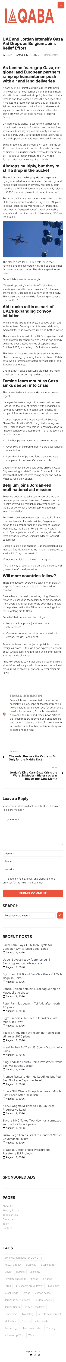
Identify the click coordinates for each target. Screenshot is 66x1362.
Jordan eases (43, 1292)
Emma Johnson (26, 696)
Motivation (11, 1321)
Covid (8, 1271)
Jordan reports (43, 1299)
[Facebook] (27, 1355)
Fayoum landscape (15, 1278)
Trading (50, 1328)
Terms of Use (10, 1214)
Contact (7, 1228)
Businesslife (47, 1264)
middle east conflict (49, 1313)
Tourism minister (32, 1328)
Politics (25, 1321)
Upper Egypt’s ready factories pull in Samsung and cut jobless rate (27, 961)
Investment (54, 1285)
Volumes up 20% (14, 1335)
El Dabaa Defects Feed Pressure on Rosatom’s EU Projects (26, 1151)
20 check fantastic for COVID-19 (23, 1257)
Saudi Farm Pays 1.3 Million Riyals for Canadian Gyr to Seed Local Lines (27, 946)
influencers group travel (29, 1285)
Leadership (11, 1313)
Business (31, 1264)
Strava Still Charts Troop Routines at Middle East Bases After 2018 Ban (32, 1093)
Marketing (27, 1313)
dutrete (20, 1271)
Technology (11, 1328)
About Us (8, 1205)
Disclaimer (8, 1219)
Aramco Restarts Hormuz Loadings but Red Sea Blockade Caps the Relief (32, 1078)
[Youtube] (39, 1355)
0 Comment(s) (50, 54)
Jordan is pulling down (17, 1299)
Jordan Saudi (12, 1306)
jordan (26, 1292)
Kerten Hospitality (35, 1306)
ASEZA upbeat (13, 1264)
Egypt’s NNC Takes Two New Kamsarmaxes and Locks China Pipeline (32, 1122)
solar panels (41, 1321)
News (8, 54)
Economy (35, 1271)
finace (34, 1278)
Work (31, 1335)
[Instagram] (35, 1355)
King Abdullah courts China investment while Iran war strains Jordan (32, 1063)
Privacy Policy (11, 1210)
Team (6, 1223)
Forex (8, 1285)
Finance (47, 1278)
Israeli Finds (11, 1292)
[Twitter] (31, 1355)
